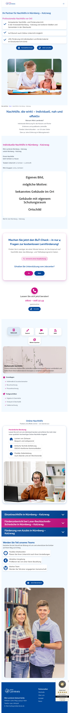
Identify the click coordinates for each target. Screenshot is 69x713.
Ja (29, 273)
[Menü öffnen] (64, 4)
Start (10, 106)
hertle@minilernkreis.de (16, 706)
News (40, 701)
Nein (39, 273)
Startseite (41, 692)
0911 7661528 (14, 703)
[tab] (13, 331)
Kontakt (40, 698)
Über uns (41, 695)
